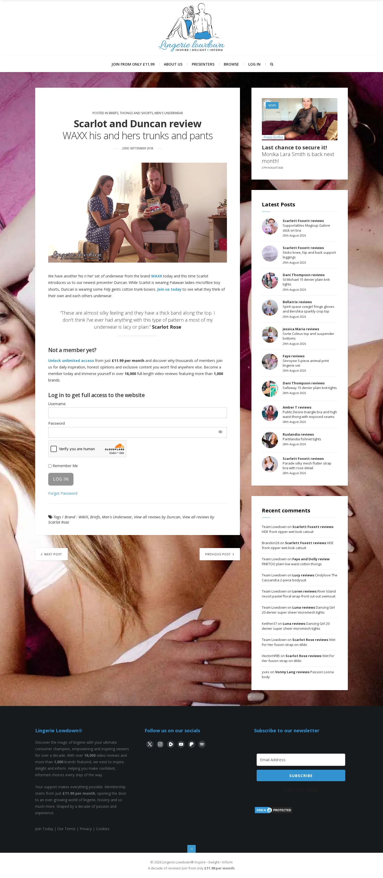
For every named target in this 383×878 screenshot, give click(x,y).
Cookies (102, 828)
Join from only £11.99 (133, 64)
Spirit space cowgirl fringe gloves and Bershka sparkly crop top (308, 307)
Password (56, 423)
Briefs (95, 516)
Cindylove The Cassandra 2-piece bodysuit (299, 578)
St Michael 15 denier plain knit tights (306, 279)
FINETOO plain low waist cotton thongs (296, 562)
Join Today (44, 828)
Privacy (86, 828)
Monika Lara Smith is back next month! (298, 154)
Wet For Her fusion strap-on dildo (298, 642)
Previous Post (218, 554)
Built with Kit (301, 789)
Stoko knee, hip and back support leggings (309, 252)
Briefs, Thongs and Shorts (131, 113)
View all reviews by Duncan (157, 516)
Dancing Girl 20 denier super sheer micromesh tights (298, 610)
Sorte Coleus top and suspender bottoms (308, 334)
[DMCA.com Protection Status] (273, 812)
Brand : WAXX (76, 516)
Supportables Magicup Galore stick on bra (306, 225)
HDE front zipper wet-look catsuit (297, 529)
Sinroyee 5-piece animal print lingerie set (306, 361)
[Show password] (220, 432)
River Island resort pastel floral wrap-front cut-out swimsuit (299, 594)
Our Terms (66, 828)
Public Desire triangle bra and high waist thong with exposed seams (310, 412)
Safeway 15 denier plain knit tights (310, 385)
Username (57, 403)
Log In (254, 64)
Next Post (52, 554)
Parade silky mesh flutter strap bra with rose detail (307, 463)
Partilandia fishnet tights (302, 436)
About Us (173, 64)
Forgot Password (62, 493)
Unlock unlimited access (71, 360)
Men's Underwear (169, 113)
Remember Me (65, 465)
